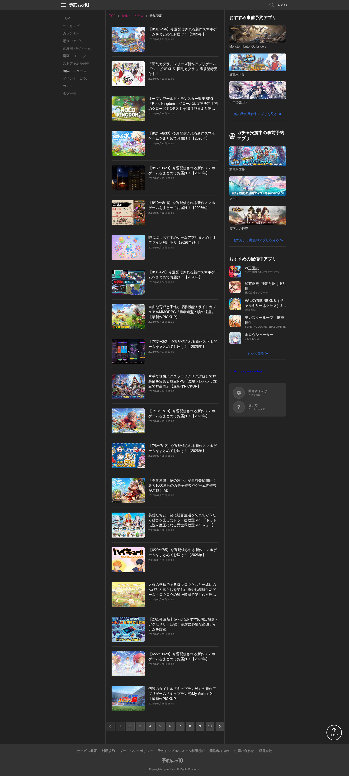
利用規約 (108, 751)
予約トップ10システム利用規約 (181, 751)
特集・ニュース (74, 71)
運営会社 (265, 751)
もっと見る (255, 353)
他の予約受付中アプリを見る (255, 114)
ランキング (71, 26)
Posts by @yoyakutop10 (247, 371)
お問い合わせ (244, 751)
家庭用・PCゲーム (77, 48)
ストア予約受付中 (76, 63)
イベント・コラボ (76, 78)
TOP (66, 18)
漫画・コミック (74, 56)
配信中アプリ (73, 41)
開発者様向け (219, 751)
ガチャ (68, 86)
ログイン (283, 4)
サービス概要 (87, 751)
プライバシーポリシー (136, 751)
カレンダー (71, 33)
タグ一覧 (69, 93)
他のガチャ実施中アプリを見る (255, 240)
